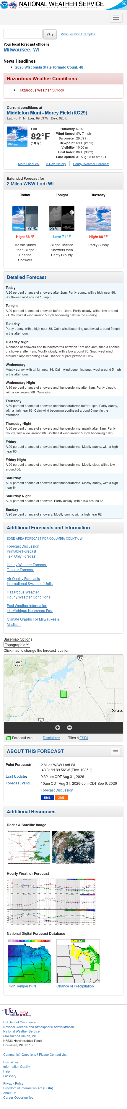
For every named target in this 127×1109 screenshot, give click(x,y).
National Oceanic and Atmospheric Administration (38, 1026)
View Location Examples (78, 34)
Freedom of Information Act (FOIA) (28, 1087)
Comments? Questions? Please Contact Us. (35, 1054)
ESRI (83, 737)
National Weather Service (21, 1031)
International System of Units (30, 583)
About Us (10, 1092)
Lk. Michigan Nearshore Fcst (30, 610)
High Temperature (22, 985)
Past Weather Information (27, 605)
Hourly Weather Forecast (27, 564)
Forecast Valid (18, 783)
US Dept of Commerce (19, 1022)
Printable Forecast (21, 550)
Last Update (16, 776)
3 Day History (56, 163)
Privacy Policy (13, 1083)
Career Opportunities (18, 1097)
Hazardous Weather (23, 591)
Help (6, 1071)
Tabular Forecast (20, 569)
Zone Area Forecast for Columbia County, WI (45, 538)
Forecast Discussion (23, 545)
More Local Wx (29, 163)
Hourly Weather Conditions (28, 596)
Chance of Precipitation (75, 985)
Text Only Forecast (21, 555)
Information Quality (16, 1066)
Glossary (10, 1075)
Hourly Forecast (91, 163)
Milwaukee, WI (22, 49)
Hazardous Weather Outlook (41, 89)
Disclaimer (51, 737)
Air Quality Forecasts (23, 578)
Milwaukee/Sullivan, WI (19, 1035)
